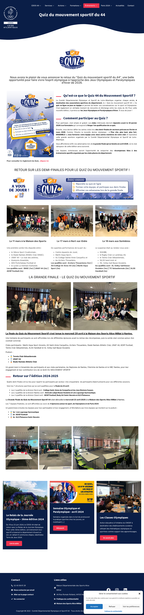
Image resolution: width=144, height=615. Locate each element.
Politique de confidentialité (113, 611)
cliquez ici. (44, 161)
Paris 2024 (105, 5)
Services (48, 5)
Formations (74, 5)
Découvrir (60, 528)
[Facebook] (108, 590)
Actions (61, 5)
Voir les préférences (131, 606)
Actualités (120, 5)
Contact (131, 5)
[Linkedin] (125, 590)
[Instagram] (117, 590)
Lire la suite (14, 543)
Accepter (94, 606)
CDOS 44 (35, 5)
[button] (139, 594)
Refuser (112, 606)
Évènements (90, 5)
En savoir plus (108, 538)
